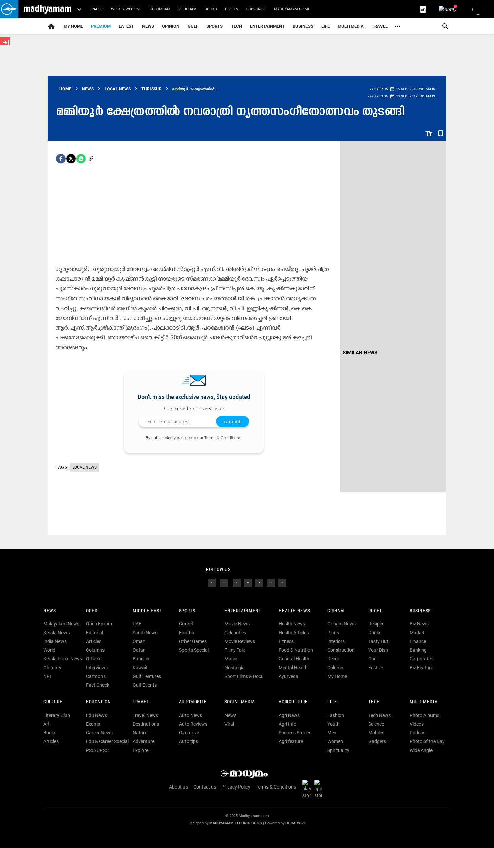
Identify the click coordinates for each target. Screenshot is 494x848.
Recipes (376, 624)
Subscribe (256, 9)
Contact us (204, 787)
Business (303, 26)
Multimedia (351, 26)
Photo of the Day (427, 741)
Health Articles (294, 632)
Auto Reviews (193, 724)
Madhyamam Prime (292, 9)
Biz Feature (421, 667)
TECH (236, 26)
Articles (93, 641)
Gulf (193, 26)
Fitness (286, 641)
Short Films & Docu (244, 676)
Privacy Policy (235, 787)
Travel (380, 26)
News (148, 26)
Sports (214, 26)
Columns (95, 650)
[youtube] (259, 582)
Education (98, 702)
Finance (418, 641)
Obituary (52, 667)
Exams (93, 724)
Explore (140, 750)
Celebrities (235, 632)
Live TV (231, 9)
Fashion (335, 715)
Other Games (193, 641)
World (49, 650)
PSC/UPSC (97, 750)
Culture (53, 702)
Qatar (139, 650)
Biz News (419, 624)
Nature (140, 732)
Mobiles (376, 732)
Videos (417, 724)
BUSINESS (420, 611)
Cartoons (96, 676)
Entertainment (267, 26)
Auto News (190, 715)
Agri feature (291, 741)
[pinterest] (282, 582)
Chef (373, 658)
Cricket (186, 624)
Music (230, 658)
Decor (333, 658)
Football (187, 632)
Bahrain (141, 658)
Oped (91, 611)
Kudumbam (160, 9)
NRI (47, 676)
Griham (335, 611)
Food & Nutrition (296, 650)
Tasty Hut (378, 641)
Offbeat (94, 658)
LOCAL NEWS (84, 467)
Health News (294, 611)
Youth (333, 724)
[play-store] (307, 788)
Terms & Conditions (222, 437)
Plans (333, 632)
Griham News (341, 624)
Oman (139, 641)
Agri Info (287, 724)
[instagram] (236, 582)
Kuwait (140, 667)
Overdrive (189, 732)
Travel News (145, 715)
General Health (294, 658)
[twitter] (224, 582)
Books (211, 9)
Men (331, 732)
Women (335, 741)
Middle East (147, 611)
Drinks (374, 632)
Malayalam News (61, 624)
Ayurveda (288, 676)
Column (335, 667)
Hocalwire (295, 823)
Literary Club (56, 715)
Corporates (421, 658)
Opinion (170, 26)
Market (417, 632)
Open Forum (99, 624)
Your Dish (378, 650)
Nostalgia (234, 667)
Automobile (193, 702)
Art (46, 724)
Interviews (97, 667)
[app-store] (319, 788)
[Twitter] (71, 159)
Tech (374, 702)
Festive (375, 667)
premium (101, 26)
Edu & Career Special (107, 741)
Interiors (336, 641)
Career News (99, 732)
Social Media (239, 702)
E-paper (96, 9)
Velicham (187, 9)
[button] (9, 9)
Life (325, 26)
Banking (418, 650)
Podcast (418, 732)
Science (376, 724)
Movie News (237, 624)
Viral (229, 724)
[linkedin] (248, 582)
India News (55, 641)
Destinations (146, 724)
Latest (126, 26)
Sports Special (194, 650)
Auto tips (188, 741)
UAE (137, 624)
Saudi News (145, 632)
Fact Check (97, 685)
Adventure (143, 741)
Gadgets (377, 741)
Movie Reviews (239, 641)
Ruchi (374, 611)
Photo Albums (424, 715)
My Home (73, 26)
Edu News (96, 715)
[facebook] (61, 159)
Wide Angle (421, 750)
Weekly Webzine (126, 9)
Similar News (360, 353)
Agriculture (293, 702)
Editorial (94, 632)
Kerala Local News (62, 658)
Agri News (289, 715)
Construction (341, 650)
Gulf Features (147, 676)
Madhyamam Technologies (235, 823)
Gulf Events (145, 685)
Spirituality (338, 750)
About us (178, 787)
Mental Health (293, 667)
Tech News (379, 715)
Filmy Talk (234, 650)
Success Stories (295, 732)
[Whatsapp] (81, 159)
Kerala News (56, 632)
